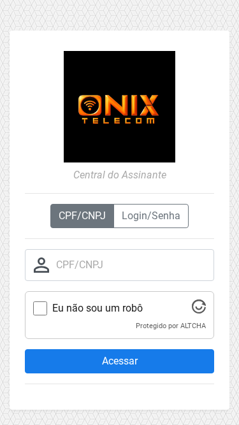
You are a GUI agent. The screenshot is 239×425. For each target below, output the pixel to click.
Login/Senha (151, 216)
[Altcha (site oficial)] (199, 310)
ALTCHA (193, 326)
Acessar (120, 361)
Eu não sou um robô (97, 308)
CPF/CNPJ (82, 216)
